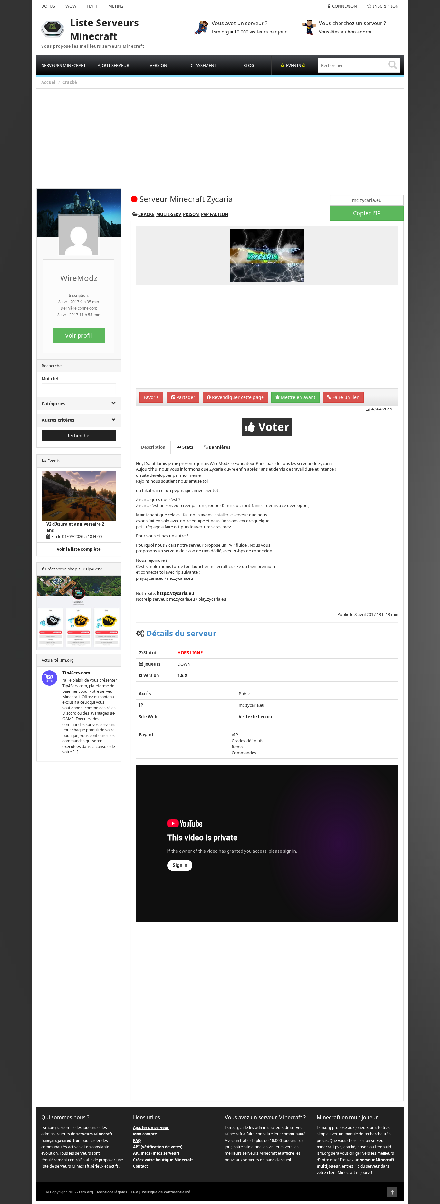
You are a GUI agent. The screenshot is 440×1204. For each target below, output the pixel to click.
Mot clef (50, 378)
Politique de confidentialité (166, 1192)
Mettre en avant (297, 397)
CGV (134, 1192)
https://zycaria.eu (175, 593)
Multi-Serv (168, 214)
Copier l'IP (367, 213)
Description (153, 447)
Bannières (219, 447)
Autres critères (58, 420)
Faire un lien (345, 397)
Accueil (49, 82)
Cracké (69, 82)
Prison (191, 214)
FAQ (137, 1140)
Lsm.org (86, 1192)
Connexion (344, 6)
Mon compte (145, 1134)
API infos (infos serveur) (156, 1153)
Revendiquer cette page (237, 397)
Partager (185, 397)
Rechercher (78, 435)
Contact (140, 1166)
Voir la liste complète (79, 549)
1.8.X (182, 675)
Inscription (386, 6)
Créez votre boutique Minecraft (163, 1159)
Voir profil (78, 335)
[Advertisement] (229, 137)
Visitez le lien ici (255, 717)
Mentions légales (112, 1192)
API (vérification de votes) (157, 1147)
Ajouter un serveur (151, 1127)
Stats (187, 447)
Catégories (53, 403)
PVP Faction (214, 214)
